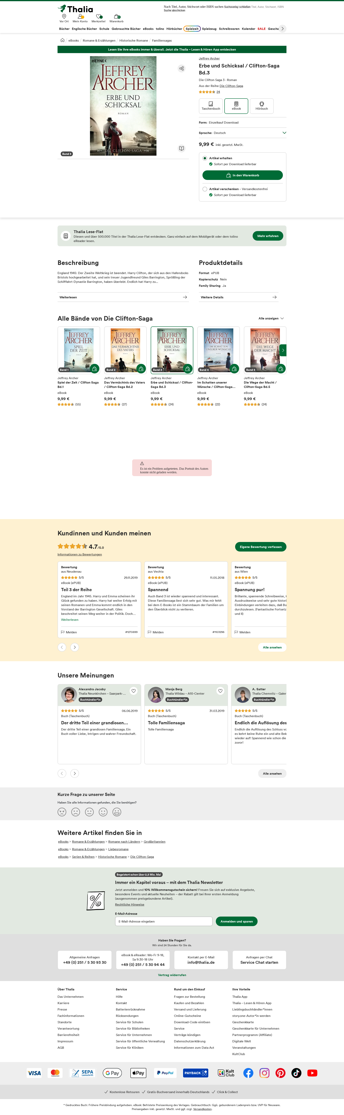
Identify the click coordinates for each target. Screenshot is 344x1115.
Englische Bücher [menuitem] (84, 28)
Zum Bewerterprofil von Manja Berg (186, 695)
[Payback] (196, 1073)
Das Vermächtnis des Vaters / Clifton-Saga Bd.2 (125, 366)
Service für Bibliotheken (133, 1028)
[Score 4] (103, 811)
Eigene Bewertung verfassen (261, 547)
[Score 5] (116, 811)
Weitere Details (212, 297)
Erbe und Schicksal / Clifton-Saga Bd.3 (172, 366)
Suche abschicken (174, 10)
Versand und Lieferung (190, 1009)
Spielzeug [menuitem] (209, 28)
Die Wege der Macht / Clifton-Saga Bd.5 (265, 366)
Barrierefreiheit (68, 1035)
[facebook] (248, 1073)
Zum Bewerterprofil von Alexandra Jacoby (99, 695)
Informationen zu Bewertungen (80, 554)
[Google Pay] (112, 1073)
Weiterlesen (68, 297)
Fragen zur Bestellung (189, 997)
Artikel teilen (182, 68)
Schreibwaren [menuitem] (229, 28)
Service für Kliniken (130, 1048)
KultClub (238, 1054)
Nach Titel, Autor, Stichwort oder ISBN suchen (193, 6)
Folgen (134, 691)
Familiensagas (162, 40)
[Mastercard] (55, 1073)
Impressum (65, 1041)
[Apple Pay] (138, 1073)
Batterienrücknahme (130, 1009)
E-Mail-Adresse (126, 913)
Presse (62, 1009)
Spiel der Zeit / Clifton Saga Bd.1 (79, 366)
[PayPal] (165, 1073)
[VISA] (34, 1073)
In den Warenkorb (246, 175)
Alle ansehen (272, 647)
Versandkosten (202, 1109)
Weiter (282, 29)
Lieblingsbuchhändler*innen (252, 1009)
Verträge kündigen (187, 1035)
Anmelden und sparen (237, 921)
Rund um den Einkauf (189, 989)
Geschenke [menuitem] (276, 28)
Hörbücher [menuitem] (174, 28)
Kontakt (121, 1003)
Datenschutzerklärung (189, 1041)
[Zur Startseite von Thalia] (77, 9)
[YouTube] (312, 1073)
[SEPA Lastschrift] (82, 1073)
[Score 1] (62, 811)
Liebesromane (118, 849)
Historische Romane (133, 40)
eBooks (73, 40)
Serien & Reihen (83, 857)
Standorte (65, 1022)
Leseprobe (182, 148)
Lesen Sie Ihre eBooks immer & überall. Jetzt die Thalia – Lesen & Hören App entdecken (172, 49)
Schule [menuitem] (104, 28)
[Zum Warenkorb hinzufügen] (94, 368)
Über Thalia (66, 989)
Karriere (63, 1003)
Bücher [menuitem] (64, 28)
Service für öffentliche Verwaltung (140, 1041)
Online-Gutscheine (187, 1016)
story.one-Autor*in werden (251, 1016)
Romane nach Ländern (124, 842)
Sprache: (212, 133)
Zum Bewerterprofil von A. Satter (273, 695)
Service (121, 989)
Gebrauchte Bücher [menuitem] (126, 28)
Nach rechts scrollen (282, 350)
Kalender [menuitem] (248, 28)
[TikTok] (296, 1073)
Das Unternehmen (71, 997)
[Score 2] (75, 811)
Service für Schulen (129, 1022)
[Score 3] (89, 811)
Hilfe (119, 997)
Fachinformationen (71, 1016)
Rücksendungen (127, 1016)
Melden (71, 632)
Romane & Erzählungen (99, 40)
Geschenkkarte (243, 1022)
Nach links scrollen (61, 350)
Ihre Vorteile (241, 989)
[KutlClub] (226, 1073)
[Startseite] (62, 40)
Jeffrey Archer (209, 58)
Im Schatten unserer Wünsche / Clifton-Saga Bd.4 (218, 366)
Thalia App (239, 997)
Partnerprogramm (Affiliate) (252, 1035)
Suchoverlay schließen (237, 6)
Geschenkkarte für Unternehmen (255, 1028)
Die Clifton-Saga (231, 86)
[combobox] (204, 158)
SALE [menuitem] (262, 28)
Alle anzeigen (269, 318)
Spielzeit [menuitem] (192, 28)
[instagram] (264, 1073)
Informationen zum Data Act (194, 1048)
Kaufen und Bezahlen (189, 1003)
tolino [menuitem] (160, 28)
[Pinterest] (280, 1073)
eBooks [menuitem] (148, 28)
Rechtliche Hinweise (129, 904)
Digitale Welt (241, 1041)
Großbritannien (154, 842)
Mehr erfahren (268, 236)
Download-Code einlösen (192, 1022)
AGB (61, 1048)
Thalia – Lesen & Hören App (251, 1003)
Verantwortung (68, 1028)
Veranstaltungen (244, 1048)
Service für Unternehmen (134, 1035)
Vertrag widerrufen (172, 975)
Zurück (62, 647)
